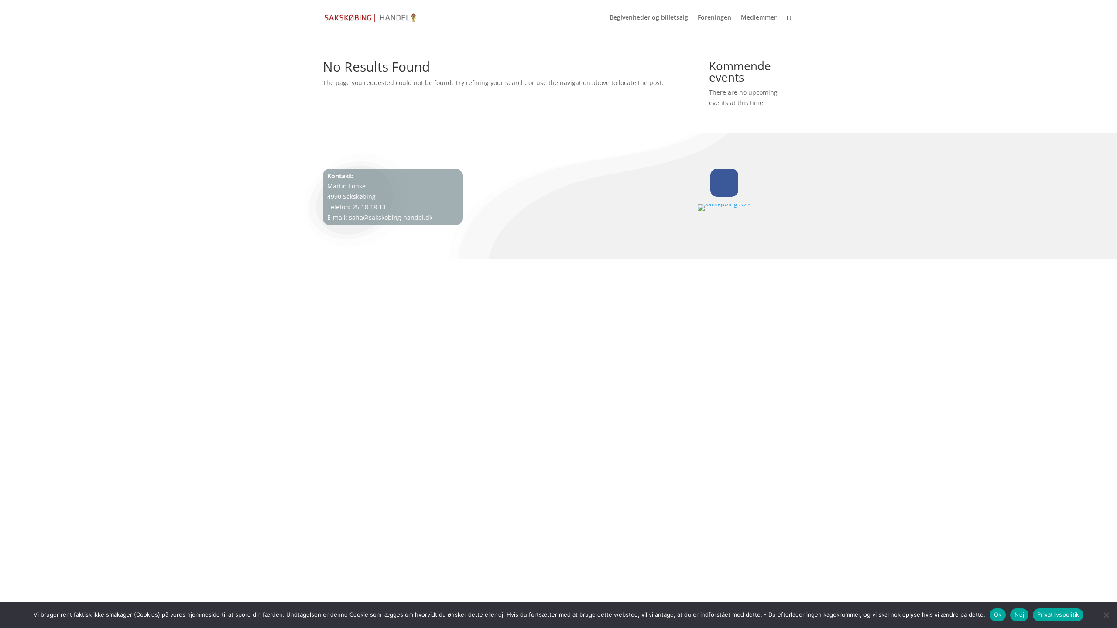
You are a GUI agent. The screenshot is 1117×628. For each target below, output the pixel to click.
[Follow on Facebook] (724, 183)
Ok (998, 614)
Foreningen (714, 17)
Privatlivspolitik (1058, 614)
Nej (1019, 614)
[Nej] (1106, 615)
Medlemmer (759, 17)
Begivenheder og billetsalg (649, 17)
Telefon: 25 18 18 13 (356, 207)
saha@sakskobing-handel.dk (390, 217)
